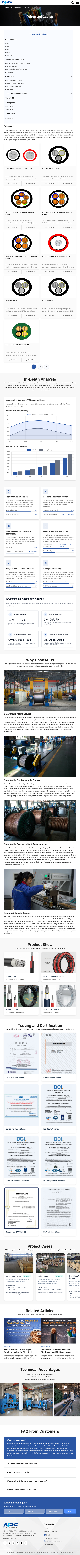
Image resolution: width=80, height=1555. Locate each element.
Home (6, 8)
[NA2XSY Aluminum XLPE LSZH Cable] (58, 243)
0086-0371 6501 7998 (50, 1531)
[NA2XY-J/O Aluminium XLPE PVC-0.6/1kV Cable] (21, 243)
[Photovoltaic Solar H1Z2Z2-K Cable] (21, 154)
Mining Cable (10, 98)
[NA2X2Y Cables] (21, 287)
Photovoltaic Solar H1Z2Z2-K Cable (18, 168)
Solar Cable (26, 8)
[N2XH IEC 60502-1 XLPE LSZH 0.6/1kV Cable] (58, 199)
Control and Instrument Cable (16, 93)
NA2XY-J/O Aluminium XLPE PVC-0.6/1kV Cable (21, 258)
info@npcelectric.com (51, 1538)
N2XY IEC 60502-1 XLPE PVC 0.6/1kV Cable (19, 213)
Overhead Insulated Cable (14, 59)
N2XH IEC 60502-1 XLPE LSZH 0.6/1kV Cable (57, 213)
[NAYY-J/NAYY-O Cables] (58, 154)
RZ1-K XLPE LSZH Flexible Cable (17, 345)
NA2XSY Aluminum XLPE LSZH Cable (56, 257)
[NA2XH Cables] (58, 287)
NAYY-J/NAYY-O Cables (51, 168)
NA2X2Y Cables (11, 301)
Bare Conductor (11, 40)
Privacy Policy (54, 1552)
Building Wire (10, 103)
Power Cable (9, 76)
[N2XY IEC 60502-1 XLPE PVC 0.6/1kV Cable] (21, 199)
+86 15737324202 (49, 1544)
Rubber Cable (10, 114)
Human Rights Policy (66, 1552)
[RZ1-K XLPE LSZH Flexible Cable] (21, 331)
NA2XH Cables (47, 301)
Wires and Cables (15, 8)
